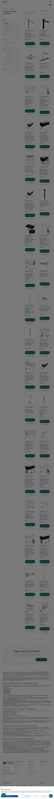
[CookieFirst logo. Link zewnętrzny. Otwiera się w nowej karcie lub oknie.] (1, 788)
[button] (4, 795)
